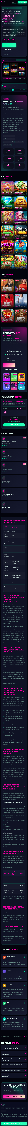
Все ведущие (5, 277)
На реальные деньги (11, 369)
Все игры (4, 178)
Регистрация (22, 2)
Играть (23, 1121)
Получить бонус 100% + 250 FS (14, 1096)
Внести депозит (13, 424)
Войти (14, 2)
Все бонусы (7, 49)
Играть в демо (9, 365)
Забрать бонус (8, 45)
